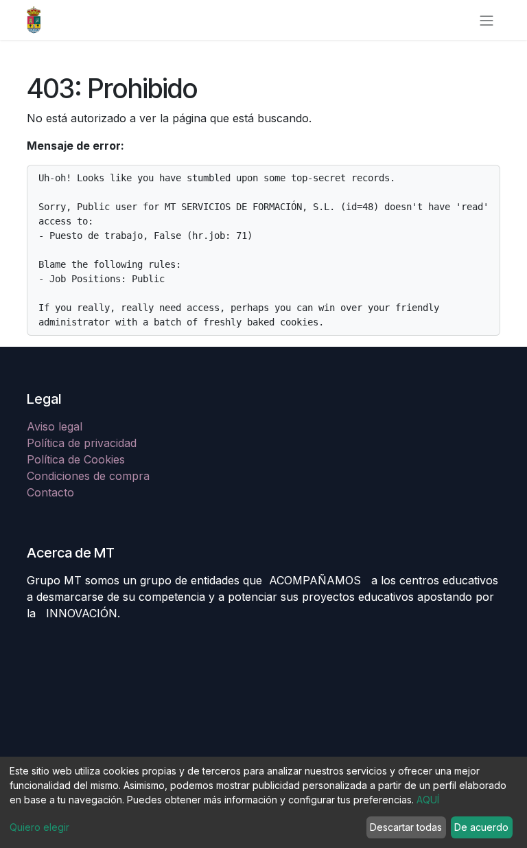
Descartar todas (406, 827)
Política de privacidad (82, 443)
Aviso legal (56, 426)
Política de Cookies (76, 459)
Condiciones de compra (88, 476)
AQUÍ (428, 799)
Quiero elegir (39, 827)
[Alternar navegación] (486, 19)
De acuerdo (481, 827)
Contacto (50, 492)
